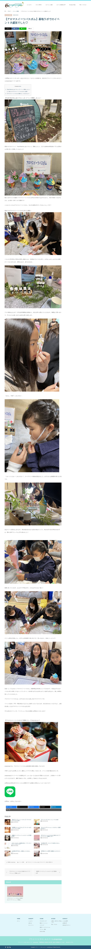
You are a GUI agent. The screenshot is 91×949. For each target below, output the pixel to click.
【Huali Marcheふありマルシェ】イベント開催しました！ (17, 89)
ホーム (18, 921)
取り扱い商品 (72, 4)
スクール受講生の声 (61, 4)
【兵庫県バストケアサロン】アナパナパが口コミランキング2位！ (21, 828)
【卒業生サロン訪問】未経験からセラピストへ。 (51, 852)
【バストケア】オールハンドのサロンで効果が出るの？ (51, 828)
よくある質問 (65, 921)
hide (20, 86)
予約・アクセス (82, 4)
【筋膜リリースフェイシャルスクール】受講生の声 (21, 836)
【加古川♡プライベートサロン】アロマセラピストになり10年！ (21, 820)
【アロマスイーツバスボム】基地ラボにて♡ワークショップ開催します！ (51, 836)
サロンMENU (39, 4)
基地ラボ (50, 862)
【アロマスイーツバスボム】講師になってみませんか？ (17, 93)
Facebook (5, 947)
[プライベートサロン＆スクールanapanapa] (14, 5)
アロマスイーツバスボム (32, 862)
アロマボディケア (43, 921)
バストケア (42, 925)
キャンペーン (31, 925)
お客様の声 (65, 923)
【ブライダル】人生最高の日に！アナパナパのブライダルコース (21, 844)
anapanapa (13, 862)
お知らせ (30, 923)
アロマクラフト (43, 862)
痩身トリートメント (43, 923)
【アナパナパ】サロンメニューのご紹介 (50, 819)
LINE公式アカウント (66, 925)
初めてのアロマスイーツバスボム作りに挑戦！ (17, 91)
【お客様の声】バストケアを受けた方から (50, 843)
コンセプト (29, 4)
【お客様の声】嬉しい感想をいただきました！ (20, 852)
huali (38, 862)
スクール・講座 (49, 4)
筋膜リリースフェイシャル (45, 927)
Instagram (8, 947)
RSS (10, 947)
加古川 (47, 862)
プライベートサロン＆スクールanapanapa (45, 939)
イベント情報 (8, 15)
